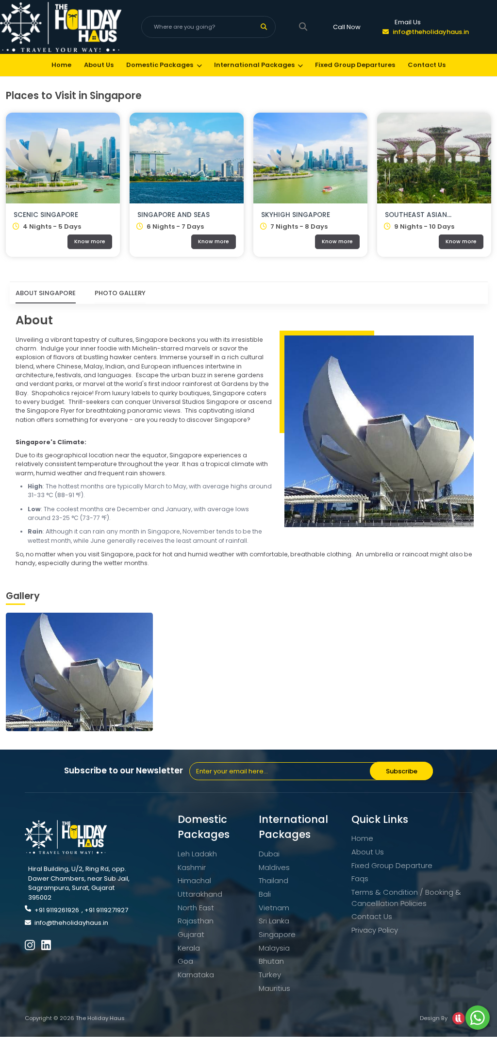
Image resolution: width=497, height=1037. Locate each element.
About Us (99, 64)
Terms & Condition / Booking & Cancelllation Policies (406, 897)
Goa (185, 961)
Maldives (274, 867)
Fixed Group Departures (355, 64)
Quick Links (379, 819)
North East (196, 908)
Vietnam (274, 908)
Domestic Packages (159, 64)
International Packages (254, 64)
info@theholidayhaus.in (431, 31)
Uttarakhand (200, 894)
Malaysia (274, 948)
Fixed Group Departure (391, 865)
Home (61, 64)
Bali (265, 894)
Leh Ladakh (197, 854)
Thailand (273, 880)
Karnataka (196, 975)
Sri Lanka (274, 921)
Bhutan (271, 961)
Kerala (189, 948)
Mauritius (274, 988)
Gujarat (191, 934)
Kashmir (192, 867)
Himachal (194, 880)
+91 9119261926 (56, 910)
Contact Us (427, 64)
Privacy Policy (374, 930)
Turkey (270, 975)
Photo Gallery (120, 293)
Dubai (269, 854)
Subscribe (401, 771)
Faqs (359, 878)
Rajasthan (196, 921)
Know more (89, 241)
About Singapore (46, 293)
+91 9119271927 (106, 910)
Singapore (277, 934)
